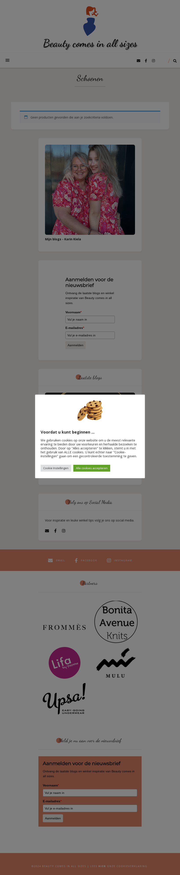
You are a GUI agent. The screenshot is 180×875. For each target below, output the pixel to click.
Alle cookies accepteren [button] (92, 468)
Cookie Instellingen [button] (55, 468)
